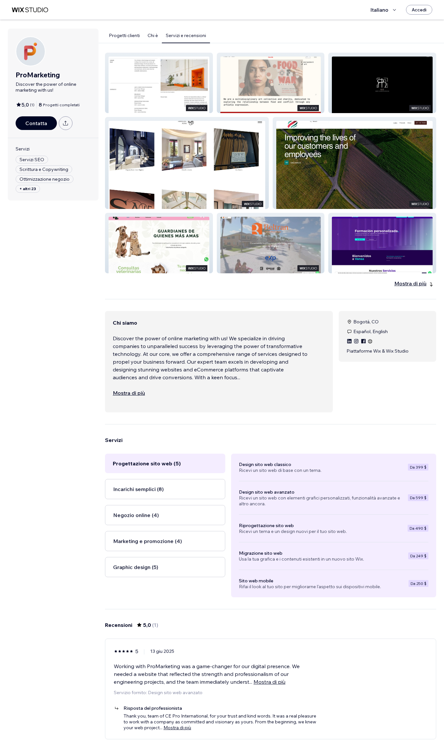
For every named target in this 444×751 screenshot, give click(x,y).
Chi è (153, 35)
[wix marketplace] (30, 10)
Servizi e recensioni (186, 35)
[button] (159, 83)
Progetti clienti (124, 35)
